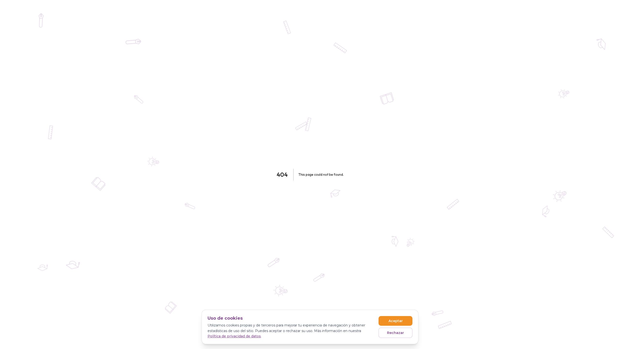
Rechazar (395, 333)
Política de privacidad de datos (234, 336)
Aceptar (395, 321)
